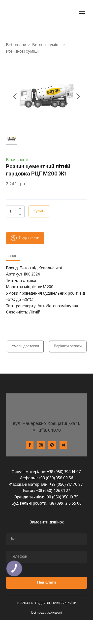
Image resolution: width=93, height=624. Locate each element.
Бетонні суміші (46, 45)
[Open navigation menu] (82, 12)
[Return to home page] (34, 11)
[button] (20, 208)
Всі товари (16, 45)
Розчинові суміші (22, 51)
